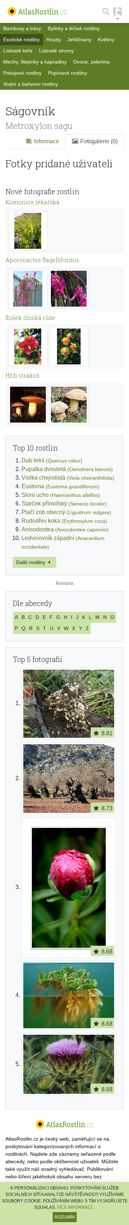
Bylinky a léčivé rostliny (74, 28)
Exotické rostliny (21, 39)
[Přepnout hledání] (106, 11)
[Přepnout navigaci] (117, 11)
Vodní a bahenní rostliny (30, 84)
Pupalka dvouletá (67, 469)
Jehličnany (79, 39)
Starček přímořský (64, 503)
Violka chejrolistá (68, 478)
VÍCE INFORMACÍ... (76, 1207)
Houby (53, 39)
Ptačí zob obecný (66, 512)
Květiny (106, 39)
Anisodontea (65, 529)
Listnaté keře (18, 50)
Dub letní (52, 460)
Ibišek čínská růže (30, 317)
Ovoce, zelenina (91, 62)
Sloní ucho (61, 495)
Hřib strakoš (22, 375)
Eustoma (60, 486)
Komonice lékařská (32, 202)
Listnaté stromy (56, 50)
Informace (46, 141)
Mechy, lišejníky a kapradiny (35, 62)
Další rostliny (31, 562)
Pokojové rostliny (22, 73)
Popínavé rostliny (67, 73)
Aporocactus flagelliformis (42, 260)
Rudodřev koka (64, 521)
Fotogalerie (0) (98, 141)
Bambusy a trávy (22, 28)
